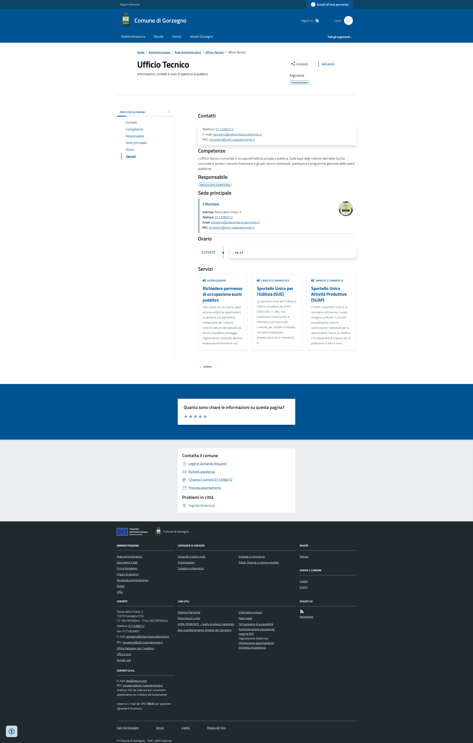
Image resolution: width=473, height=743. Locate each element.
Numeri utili (124, 660)
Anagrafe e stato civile (191, 556)
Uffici (120, 592)
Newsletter (307, 616)
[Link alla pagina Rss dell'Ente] (302, 611)
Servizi (176, 36)
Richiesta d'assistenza (252, 647)
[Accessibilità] (12, 731)
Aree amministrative (129, 556)
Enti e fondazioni (127, 568)
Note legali (245, 618)
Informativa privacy (250, 612)
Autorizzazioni (186, 562)
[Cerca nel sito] (347, 20)
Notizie (304, 556)
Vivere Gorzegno (201, 36)
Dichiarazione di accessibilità (256, 624)
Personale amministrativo (132, 580)
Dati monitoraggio (128, 727)
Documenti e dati (127, 562)
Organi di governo (127, 574)
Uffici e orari (124, 654)
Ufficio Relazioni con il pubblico (135, 648)
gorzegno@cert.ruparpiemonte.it (232, 139)
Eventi (304, 587)
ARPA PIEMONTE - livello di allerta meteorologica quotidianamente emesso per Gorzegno (206, 627)
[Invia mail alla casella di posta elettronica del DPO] (136, 681)
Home (140, 52)
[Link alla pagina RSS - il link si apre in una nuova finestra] (317, 20)
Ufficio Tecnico (214, 52)
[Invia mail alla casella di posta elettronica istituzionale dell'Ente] (147, 636)
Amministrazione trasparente (257, 629)
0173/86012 (225, 129)
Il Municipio (211, 203)
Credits (185, 727)
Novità (158, 36)
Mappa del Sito (216, 727)
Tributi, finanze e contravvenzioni (259, 562)
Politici (121, 586)
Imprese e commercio (252, 556)
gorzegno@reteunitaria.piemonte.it (237, 134)
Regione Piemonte (130, 4)
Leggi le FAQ (246, 633)
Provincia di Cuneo (189, 618)
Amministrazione (133, 36)
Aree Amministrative (188, 52)
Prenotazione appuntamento (256, 643)
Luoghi (304, 581)
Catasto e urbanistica (191, 568)
